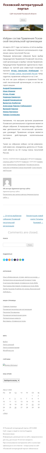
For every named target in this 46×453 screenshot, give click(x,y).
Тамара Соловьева (11, 114)
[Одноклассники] (9, 260)
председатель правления (16, 164)
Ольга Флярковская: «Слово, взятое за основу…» (21, 277)
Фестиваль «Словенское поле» (14, 321)
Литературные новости (12, 318)
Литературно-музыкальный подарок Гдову (19, 280)
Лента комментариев (11, 347)
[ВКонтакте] (7, 260)
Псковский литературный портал (23, 7)
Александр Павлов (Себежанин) (17, 106)
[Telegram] (12, 260)
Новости (25, 162)
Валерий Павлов (10, 109)
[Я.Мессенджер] (4, 260)
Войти (5, 342)
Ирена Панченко (10, 112)
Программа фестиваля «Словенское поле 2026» (21, 286)
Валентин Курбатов (11, 103)
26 (15, 407)
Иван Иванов (9, 91)
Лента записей (8, 344)
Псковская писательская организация (17, 309)
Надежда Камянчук (11, 97)
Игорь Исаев (8, 94)
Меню (23, 20)
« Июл (5, 413)
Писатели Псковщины (11, 312)
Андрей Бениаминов (12, 88)
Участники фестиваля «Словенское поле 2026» (20, 283)
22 (32, 404)
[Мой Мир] (23, 260)
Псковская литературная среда (14, 315)
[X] (15, 260)
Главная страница (10, 306)
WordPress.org (8, 350)
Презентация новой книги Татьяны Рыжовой (34, 219)
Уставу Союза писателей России (23, 73)
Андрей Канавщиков (12, 100)
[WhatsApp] (20, 260)
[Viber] (17, 260)
